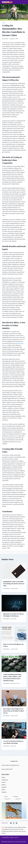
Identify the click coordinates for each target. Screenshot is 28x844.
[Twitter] (13, 823)
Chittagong (5, 780)
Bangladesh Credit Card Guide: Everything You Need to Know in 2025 (13, 584)
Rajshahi (4, 787)
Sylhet (3, 789)
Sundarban (5, 38)
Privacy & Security (21, 842)
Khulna (4, 785)
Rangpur (4, 792)
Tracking (15, 796)
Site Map (4, 842)
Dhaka (3, 777)
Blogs (3, 22)
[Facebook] (11, 823)
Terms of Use (11, 842)
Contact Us (7, 799)
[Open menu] (25, 2)
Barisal (4, 782)
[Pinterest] (16, 823)
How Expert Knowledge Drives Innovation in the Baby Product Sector (13, 711)
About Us (17, 799)
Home (6, 796)
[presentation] (14, 571)
